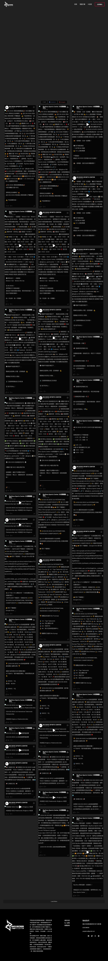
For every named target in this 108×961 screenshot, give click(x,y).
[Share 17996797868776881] (102, 603)
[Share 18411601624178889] (34, 797)
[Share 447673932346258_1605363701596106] (102, 813)
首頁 (75, 4)
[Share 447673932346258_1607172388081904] (34, 723)
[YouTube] (98, 936)
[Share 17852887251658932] (34, 814)
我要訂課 (82, 4)
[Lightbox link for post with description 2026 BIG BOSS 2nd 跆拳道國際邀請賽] (20, 733)
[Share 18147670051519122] (102, 331)
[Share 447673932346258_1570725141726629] (68, 855)
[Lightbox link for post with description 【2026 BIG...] (54, 829)
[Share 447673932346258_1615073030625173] (68, 555)
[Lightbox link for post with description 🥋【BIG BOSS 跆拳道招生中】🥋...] (54, 429)
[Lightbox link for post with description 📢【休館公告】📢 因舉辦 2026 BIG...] (54, 763)
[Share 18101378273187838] (68, 392)
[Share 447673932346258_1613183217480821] (34, 514)
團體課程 (67, 925)
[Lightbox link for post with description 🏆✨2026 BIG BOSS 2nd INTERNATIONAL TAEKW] (87, 485)
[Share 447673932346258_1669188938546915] (34, 304)
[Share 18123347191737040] (68, 489)
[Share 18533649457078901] (34, 536)
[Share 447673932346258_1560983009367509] (102, 896)
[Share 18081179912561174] (68, 639)
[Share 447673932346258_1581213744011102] (68, 805)
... (6, 202)
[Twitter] (92, 936)
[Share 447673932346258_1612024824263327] (34, 614)
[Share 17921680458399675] (68, 304)
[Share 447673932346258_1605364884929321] (68, 787)
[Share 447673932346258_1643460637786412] (34, 491)
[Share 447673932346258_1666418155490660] (34, 393)
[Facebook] (88, 936)
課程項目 (67, 920)
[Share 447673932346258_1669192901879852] (102, 172)
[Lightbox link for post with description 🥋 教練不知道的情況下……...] (87, 278)
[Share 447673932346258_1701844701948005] (68, 207)
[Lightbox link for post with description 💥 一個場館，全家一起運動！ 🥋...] (87, 124)
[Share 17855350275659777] (68, 746)
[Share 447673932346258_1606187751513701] (34, 740)
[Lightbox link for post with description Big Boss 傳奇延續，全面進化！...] (87, 852)
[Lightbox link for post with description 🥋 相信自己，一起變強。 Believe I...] (20, 245)
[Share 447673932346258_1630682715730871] (102, 461)
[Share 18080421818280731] (102, 244)
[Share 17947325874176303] (102, 526)
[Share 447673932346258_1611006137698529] (34, 695)
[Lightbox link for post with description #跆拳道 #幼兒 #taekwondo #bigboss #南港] (54, 797)
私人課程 (67, 923)
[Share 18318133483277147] (68, 719)
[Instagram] (95, 936)
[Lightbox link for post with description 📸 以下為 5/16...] (87, 557)
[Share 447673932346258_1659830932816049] (102, 415)
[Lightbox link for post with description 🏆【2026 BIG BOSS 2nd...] (20, 642)
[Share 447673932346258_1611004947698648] (102, 770)
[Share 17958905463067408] (34, 757)
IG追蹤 (90, 4)
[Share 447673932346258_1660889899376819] (102, 375)
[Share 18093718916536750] (34, 206)
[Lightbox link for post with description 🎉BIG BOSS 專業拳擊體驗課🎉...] (20, 146)
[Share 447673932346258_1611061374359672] (102, 689)
